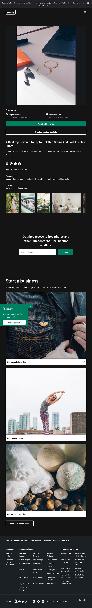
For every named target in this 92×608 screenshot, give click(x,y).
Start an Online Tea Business (66, 560)
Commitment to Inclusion (41, 540)
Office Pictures (24, 563)
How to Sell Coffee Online (79, 569)
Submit (65, 252)
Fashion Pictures (36, 554)
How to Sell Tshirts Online (66, 582)
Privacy (56, 540)
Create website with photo (46, 131)
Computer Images (50, 564)
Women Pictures (53, 573)
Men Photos (23, 577)
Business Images (22, 554)
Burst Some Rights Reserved (17, 187)
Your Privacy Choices (55, 601)
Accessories (11, 178)
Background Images (37, 570)
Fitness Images (38, 583)
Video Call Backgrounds (24, 588)
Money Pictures (38, 563)
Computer (27, 178)
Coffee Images (24, 559)
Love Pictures (38, 577)
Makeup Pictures (50, 554)
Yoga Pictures (24, 583)
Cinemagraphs (52, 569)
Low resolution (55, 114)
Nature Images (38, 559)
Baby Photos (51, 583)
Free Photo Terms (21, 540)
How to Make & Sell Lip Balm (66, 569)
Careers (9, 540)
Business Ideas (66, 553)
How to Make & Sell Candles (80, 576)
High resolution (15, 114)
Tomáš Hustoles (20, 169)
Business (55, 178)
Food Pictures (52, 559)
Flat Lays (22, 569)
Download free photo (46, 123)
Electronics (65, 178)
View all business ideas (19, 523)
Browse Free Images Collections (10, 562)
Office (43, 178)
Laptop (19, 178)
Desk (49, 178)
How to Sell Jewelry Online (66, 576)
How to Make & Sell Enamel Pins (80, 562)
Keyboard (36, 178)
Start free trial (14, 322)
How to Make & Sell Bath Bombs (80, 554)
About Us (65, 540)
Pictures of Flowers (51, 578)
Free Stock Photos (9, 554)
